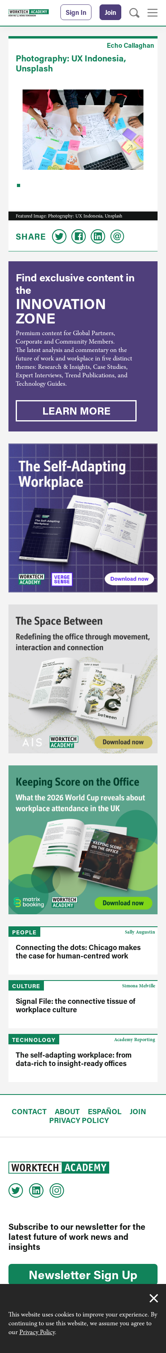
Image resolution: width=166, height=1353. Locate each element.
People (24, 932)
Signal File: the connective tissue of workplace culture (75, 1005)
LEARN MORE (76, 410)
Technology (34, 1040)
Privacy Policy (37, 1332)
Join (110, 12)
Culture (26, 986)
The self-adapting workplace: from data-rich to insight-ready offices (74, 1059)
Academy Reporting (134, 1039)
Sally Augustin (140, 932)
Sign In (76, 12)
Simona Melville (138, 986)
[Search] (134, 13)
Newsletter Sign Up (83, 1274)
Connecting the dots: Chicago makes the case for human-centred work (78, 951)
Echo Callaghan (130, 45)
